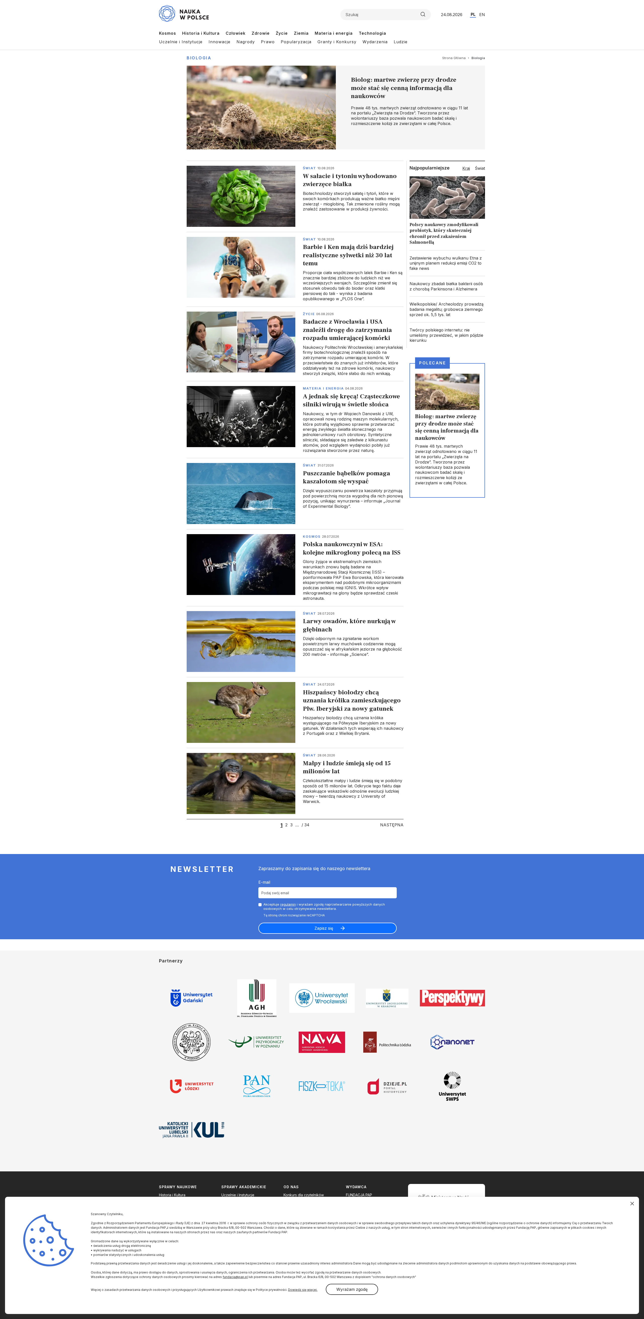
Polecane (432, 362)
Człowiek (236, 33)
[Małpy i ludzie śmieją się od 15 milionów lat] (295, 783)
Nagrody (245, 41)
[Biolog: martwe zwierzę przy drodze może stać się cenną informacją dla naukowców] (336, 107)
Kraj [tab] (466, 168)
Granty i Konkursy (336, 41)
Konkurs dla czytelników (304, 1195)
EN (482, 14)
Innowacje (219, 41)
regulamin (288, 904)
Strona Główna (454, 58)
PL (473, 14)
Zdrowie (261, 33)
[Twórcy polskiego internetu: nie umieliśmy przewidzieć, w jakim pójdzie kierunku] (447, 335)
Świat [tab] (480, 168)
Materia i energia (334, 33)
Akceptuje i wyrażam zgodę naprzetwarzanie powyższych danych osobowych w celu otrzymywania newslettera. (324, 906)
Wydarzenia (375, 41)
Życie (282, 33)
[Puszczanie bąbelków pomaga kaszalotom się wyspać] (295, 493)
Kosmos (167, 33)
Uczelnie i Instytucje (181, 41)
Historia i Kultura (201, 33)
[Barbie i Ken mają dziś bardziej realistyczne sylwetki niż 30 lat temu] (295, 269)
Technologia (372, 33)
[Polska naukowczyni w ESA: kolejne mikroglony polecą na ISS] (295, 567)
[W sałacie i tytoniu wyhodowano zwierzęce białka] (295, 196)
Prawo (268, 41)
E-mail (264, 882)
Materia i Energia (323, 388)
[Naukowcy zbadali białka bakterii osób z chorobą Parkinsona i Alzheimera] (447, 286)
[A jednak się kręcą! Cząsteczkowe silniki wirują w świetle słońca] (295, 419)
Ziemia (301, 33)
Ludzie (401, 41)
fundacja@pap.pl (235, 1277)
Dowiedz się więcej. (302, 1290)
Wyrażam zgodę (352, 1289)
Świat (309, 168)
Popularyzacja (296, 41)
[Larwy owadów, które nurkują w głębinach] (295, 641)
